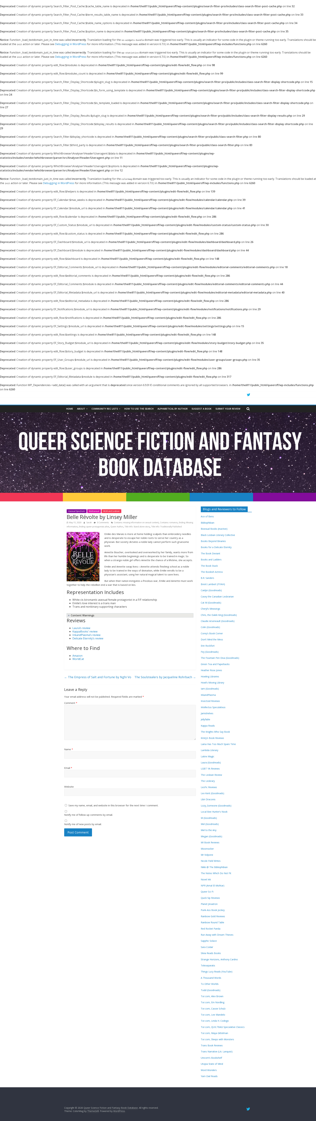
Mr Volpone (207, 854)
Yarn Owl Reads (209, 1076)
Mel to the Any (208, 830)
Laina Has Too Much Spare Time (218, 744)
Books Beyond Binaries (213, 541)
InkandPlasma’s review (86, 635)
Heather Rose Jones (211, 670)
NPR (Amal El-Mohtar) (212, 885)
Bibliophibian (207, 522)
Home (69, 408)
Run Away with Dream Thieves (217, 934)
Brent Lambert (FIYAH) (213, 584)
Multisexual (94, 511)
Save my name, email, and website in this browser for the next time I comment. (113, 805)
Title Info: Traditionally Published (166, 526)
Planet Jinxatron (209, 904)
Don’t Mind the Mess (212, 639)
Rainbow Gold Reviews (213, 916)
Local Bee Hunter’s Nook (214, 811)
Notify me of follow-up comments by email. (88, 814)
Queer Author (116, 526)
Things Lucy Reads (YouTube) (216, 971)
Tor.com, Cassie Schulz (213, 1008)
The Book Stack (209, 565)
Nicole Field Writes (211, 860)
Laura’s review (81, 628)
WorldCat (78, 659)
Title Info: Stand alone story (137, 526)
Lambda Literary (209, 750)
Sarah (89, 522)
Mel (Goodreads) (210, 824)
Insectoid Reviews (210, 701)
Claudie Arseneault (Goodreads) (218, 621)
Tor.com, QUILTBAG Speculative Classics (223, 1027)
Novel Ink (206, 879)
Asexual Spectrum (76, 511)
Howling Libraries (210, 676)
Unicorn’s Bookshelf (211, 1057)
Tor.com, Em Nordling (212, 1002)
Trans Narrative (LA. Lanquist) (217, 1051)
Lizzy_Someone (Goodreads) (216, 805)
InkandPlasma (208, 694)
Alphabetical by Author (173, 408)
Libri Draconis (208, 799)
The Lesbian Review (211, 774)
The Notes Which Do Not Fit (216, 873)
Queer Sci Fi (207, 891)
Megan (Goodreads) (211, 836)
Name (68, 749)
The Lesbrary (208, 780)
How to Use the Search (139, 408)
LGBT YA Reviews (210, 768)
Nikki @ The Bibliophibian (214, 867)
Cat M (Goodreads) (211, 602)
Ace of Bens (207, 516)
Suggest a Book (201, 408)
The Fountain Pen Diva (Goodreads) (220, 657)
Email (68, 767)
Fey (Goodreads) (210, 651)
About (81, 408)
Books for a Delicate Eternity (216, 547)
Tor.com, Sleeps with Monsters (217, 1039)
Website (69, 786)
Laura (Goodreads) (211, 762)
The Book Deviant (210, 553)
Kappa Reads (208, 725)
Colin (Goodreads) (210, 627)
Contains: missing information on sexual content (136, 522)
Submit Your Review (227, 408)
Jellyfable (205, 719)
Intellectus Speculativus (213, 707)
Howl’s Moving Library (212, 682)
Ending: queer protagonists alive (94, 526)
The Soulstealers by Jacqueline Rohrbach (165, 677)
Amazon (77, 655)
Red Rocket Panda (210, 928)
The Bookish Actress (212, 571)
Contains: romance (169, 522)
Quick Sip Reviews (210, 897)
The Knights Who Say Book (215, 731)
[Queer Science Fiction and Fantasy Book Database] (158, 414)
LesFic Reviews (209, 787)
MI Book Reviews (210, 842)
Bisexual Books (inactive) (214, 528)
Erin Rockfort (208, 645)
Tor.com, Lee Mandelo (213, 1014)
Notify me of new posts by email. (83, 824)
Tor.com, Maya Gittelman (214, 1033)
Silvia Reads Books (211, 953)
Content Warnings (82, 615)
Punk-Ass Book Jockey (213, 910)
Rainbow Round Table (212, 922)
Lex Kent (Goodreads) (212, 793)
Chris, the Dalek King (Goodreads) (219, 615)
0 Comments (102, 522)
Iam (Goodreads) (210, 688)
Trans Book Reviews (212, 1045)
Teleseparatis (208, 965)
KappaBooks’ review (84, 631)
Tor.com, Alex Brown (212, 996)
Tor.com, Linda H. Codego (215, 1020)
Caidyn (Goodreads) (211, 590)
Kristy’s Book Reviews (212, 738)
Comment (70, 703)
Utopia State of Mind (212, 1063)
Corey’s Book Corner (212, 633)
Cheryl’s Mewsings (210, 608)
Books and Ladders (211, 559)
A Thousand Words (211, 977)
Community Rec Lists (105, 408)
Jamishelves (207, 713)
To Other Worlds (210, 983)
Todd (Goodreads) (210, 990)
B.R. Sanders (207, 577)
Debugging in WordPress (70, 44)
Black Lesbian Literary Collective (218, 535)
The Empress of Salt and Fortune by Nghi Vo (97, 677)
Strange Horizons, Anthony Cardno (219, 959)
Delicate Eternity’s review (87, 638)
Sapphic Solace (209, 940)
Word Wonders (209, 1070)
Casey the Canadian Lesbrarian (217, 596)
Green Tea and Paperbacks (215, 664)
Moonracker (207, 848)
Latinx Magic (207, 756)
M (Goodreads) (209, 817)
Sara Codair (207, 947)
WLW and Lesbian (111, 511)
